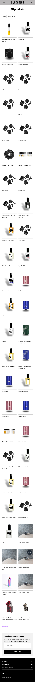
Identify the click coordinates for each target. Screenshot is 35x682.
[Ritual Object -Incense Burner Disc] (9, 556)
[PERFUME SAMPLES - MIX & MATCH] (9, 28)
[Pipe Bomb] (25, 28)
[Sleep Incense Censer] (25, 581)
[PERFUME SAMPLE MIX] (25, 154)
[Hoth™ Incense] (25, 405)
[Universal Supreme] (25, 380)
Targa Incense (21, 90)
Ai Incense (4, 90)
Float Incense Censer (23, 567)
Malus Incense (21, 241)
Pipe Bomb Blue (6, 291)
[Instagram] (6, 673)
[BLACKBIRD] (17, 2)
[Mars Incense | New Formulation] (25, 506)
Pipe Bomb (21, 39)
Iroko (3, 542)
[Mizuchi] (9, 330)
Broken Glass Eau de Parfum (9, 517)
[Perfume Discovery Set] (9, 430)
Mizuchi (4, 341)
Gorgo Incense (5, 140)
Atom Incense (21, 316)
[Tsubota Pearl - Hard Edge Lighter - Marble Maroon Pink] (9, 606)
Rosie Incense (21, 291)
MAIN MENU (5, 661)
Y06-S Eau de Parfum (7, 492)
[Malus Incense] (25, 229)
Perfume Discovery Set (7, 442)
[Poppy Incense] (25, 430)
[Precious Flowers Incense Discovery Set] (25, 330)
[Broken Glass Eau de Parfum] (9, 506)
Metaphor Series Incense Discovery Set (24, 367)
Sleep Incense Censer (23, 592)
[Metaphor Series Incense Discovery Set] (25, 355)
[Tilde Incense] (25, 104)
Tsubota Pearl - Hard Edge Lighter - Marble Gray (25, 618)
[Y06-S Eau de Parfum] (9, 481)
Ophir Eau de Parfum (7, 266)
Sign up (17, 652)
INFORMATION (5, 664)
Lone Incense (5, 115)
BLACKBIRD (8, 677)
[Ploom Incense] (25, 129)
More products (5, 626)
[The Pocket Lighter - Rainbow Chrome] (9, 581)
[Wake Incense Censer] (25, 531)
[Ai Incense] (9, 78)
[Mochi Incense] (25, 481)
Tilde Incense (21, 115)
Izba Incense (5, 190)
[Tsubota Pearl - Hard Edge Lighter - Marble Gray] (25, 606)
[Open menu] (4, 2)
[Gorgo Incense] (9, 129)
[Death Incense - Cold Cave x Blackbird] (9, 204)
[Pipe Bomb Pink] (25, 254)
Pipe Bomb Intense (23, 65)
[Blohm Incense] (9, 405)
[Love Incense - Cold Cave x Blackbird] (9, 456)
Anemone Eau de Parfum (8, 241)
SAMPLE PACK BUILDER (8, 165)
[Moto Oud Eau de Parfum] (9, 355)
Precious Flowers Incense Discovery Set (24, 342)
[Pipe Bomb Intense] (25, 53)
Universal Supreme (23, 391)
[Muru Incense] (25, 179)
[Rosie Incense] (25, 279)
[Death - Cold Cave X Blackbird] (25, 204)
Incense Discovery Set (7, 65)
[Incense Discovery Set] (9, 53)
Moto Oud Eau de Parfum (8, 366)
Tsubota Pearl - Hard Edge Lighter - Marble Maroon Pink (9, 618)
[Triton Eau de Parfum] (25, 456)
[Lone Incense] (9, 104)
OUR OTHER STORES (7, 668)
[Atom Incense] (25, 305)
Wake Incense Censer (23, 542)
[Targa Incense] (25, 78)
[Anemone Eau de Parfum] (9, 229)
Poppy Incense (22, 442)
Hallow (3, 316)
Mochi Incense (22, 492)
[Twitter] (3, 673)
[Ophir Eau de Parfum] (9, 254)
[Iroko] (9, 531)
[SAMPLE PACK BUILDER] (9, 154)
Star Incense (5, 391)
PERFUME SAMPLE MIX (24, 165)
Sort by (4, 17)
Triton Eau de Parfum (23, 467)
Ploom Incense (22, 140)
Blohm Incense (5, 416)
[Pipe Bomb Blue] (9, 279)
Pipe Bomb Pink (22, 266)
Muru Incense (21, 190)
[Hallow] (9, 305)
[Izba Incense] (9, 179)
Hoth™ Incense (22, 416)
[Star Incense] (9, 380)
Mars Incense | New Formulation (23, 518)
